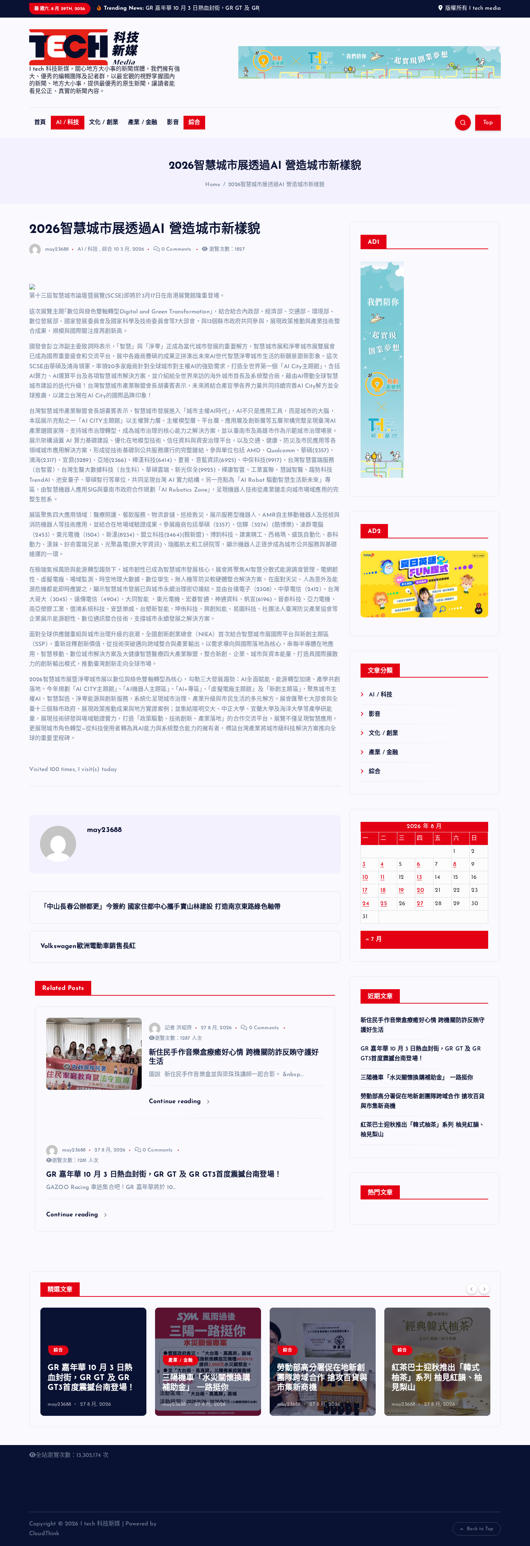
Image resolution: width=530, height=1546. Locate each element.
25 (383, 913)
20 (420, 900)
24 (365, 913)
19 (401, 900)
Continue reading (176, 1110)
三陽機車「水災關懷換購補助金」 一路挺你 (417, 1087)
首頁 (40, 132)
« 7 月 (374, 949)
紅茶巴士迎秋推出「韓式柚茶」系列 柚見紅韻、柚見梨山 (322, 1387)
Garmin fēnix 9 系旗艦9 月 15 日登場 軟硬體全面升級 (436, 1387)
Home (212, 194)
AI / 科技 (67, 132)
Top (488, 132)
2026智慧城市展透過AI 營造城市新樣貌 (276, 194)
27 (420, 913)
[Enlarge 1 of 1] (478, 598)
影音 (172, 132)
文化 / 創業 (103, 132)
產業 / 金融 (142, 132)
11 (382, 887)
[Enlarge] (394, 279)
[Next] (484, 1297)
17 (364, 900)
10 (365, 887)
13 (419, 887)
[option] (93, 1371)
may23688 (57, 258)
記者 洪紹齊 (178, 1037)
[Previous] (471, 1297)
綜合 (194, 132)
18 (382, 900)
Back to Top (480, 1538)
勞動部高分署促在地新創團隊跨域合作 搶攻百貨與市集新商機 (207, 1387)
